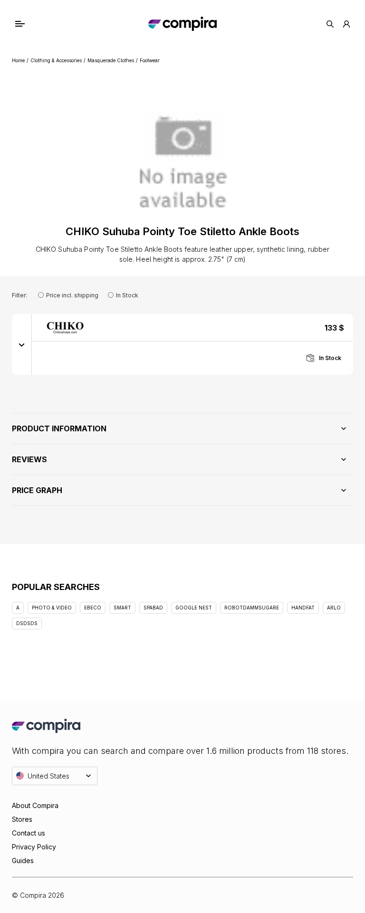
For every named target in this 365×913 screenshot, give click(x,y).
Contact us (28, 833)
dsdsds (27, 623)
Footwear (150, 60)
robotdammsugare (251, 607)
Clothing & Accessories (56, 60)
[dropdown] (21, 344)
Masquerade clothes (110, 60)
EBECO (92, 607)
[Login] (346, 24)
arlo (334, 607)
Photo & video (52, 607)
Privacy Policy (34, 847)
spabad (153, 607)
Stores (22, 819)
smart (122, 607)
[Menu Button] (29, 24)
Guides (23, 860)
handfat (303, 607)
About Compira (35, 805)
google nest (193, 607)
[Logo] (182, 24)
